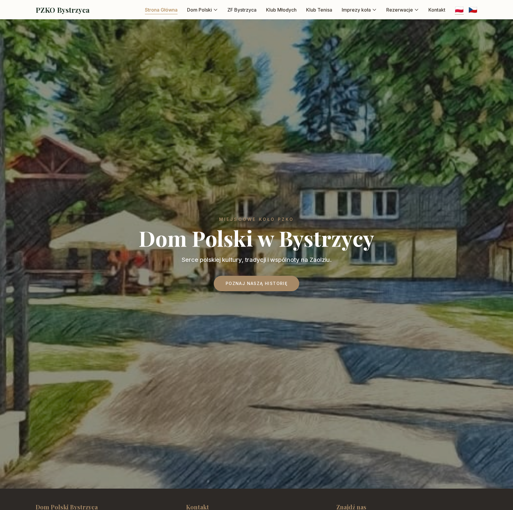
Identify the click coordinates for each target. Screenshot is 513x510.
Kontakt (436, 10)
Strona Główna (161, 10)
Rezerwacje (399, 10)
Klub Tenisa (319, 10)
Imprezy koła (356, 10)
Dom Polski (199, 10)
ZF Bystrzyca (241, 10)
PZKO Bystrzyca (63, 10)
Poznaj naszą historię (256, 283)
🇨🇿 (472, 9)
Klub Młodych (281, 10)
